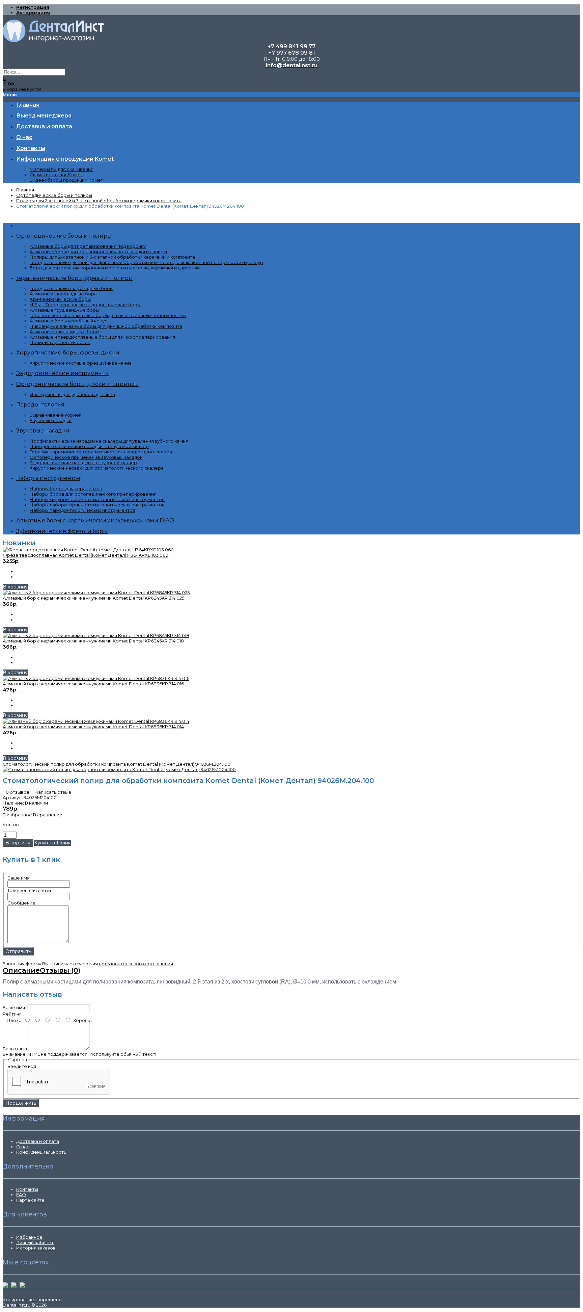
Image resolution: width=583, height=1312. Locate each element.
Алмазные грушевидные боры (64, 310)
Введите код (21, 1066)
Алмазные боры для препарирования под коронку (88, 246)
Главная (25, 189)
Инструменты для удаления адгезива (72, 394)
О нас (22, 1146)
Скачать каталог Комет (56, 174)
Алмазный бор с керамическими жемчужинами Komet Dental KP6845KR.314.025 (93, 598)
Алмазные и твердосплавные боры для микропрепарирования (102, 337)
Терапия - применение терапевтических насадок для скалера (101, 451)
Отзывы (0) (60, 970)
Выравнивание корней (56, 415)
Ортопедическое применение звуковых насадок (86, 457)
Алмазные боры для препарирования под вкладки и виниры (98, 251)
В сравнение (47, 814)
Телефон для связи (29, 890)
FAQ (21, 1194)
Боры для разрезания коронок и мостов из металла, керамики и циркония (115, 267)
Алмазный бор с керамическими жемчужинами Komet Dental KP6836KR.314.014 (93, 726)
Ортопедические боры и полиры (54, 195)
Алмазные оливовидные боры (64, 331)
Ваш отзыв (15, 1048)
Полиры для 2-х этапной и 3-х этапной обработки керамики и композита (99, 200)
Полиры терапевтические (60, 342)
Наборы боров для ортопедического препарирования (93, 494)
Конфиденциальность (41, 1152)
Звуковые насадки (51, 420)
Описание (21, 970)
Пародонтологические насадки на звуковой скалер (89, 446)
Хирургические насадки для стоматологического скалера (97, 468)
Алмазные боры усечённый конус (68, 320)
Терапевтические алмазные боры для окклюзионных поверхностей (108, 315)
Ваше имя (18, 878)
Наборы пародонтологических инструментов (82, 510)
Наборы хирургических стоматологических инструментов (97, 499)
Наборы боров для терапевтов (66, 488)
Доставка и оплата (37, 1141)
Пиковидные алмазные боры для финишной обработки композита (106, 326)
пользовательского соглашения (136, 963)
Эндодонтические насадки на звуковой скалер (83, 462)
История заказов (36, 1248)
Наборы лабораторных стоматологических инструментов (97, 504)
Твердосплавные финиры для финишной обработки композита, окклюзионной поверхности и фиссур (146, 262)
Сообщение (21, 903)
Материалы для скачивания (61, 169)
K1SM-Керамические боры (60, 299)
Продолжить (20, 1103)
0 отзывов (17, 792)
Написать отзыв (52, 792)
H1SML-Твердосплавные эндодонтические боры (85, 304)
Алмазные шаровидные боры (64, 293)
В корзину (15, 587)
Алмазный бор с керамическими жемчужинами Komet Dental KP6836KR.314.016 (93, 683)
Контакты (27, 1189)
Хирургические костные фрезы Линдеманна (81, 363)
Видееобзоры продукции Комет (66, 180)
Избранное (29, 1237)
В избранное (17, 814)
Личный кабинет (35, 1242)
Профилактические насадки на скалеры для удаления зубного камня (109, 441)
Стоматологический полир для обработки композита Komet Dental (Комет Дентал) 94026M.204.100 (130, 206)
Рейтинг (12, 1014)
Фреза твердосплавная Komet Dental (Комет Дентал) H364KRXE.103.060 (85, 555)
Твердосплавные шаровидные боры (71, 288)
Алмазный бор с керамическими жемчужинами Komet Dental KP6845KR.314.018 (93, 641)
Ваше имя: (14, 1007)
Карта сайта (30, 1200)
